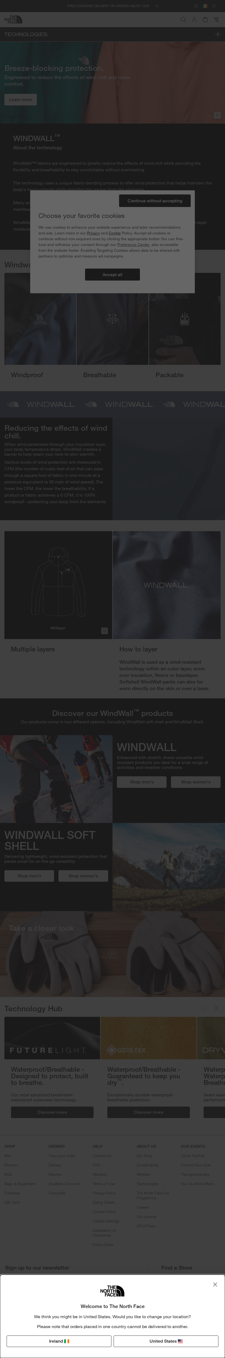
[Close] (215, 1284)
